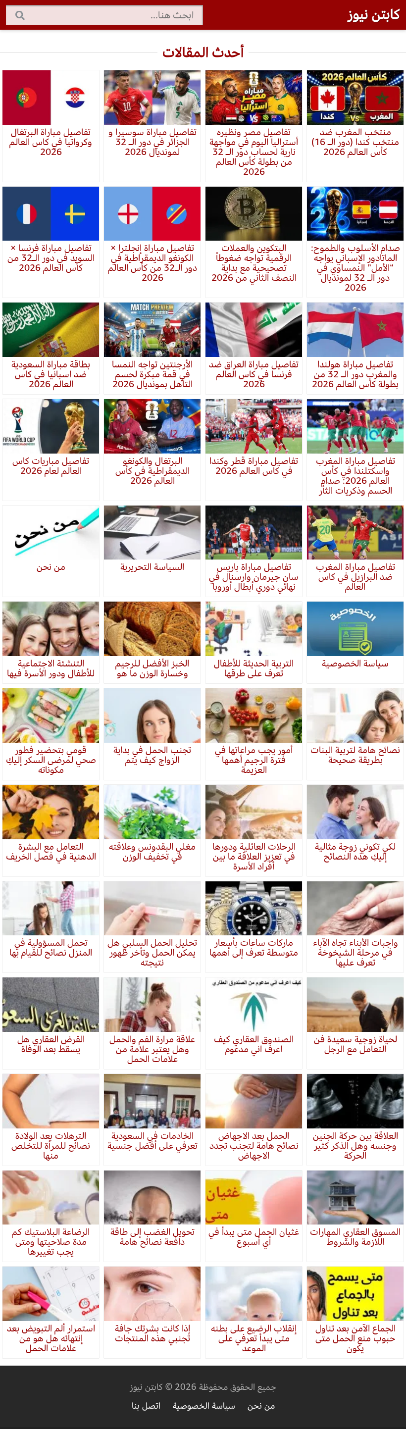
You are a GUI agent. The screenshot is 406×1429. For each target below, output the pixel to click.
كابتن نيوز (374, 14)
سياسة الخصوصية (204, 1406)
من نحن (261, 1406)
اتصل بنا (146, 1406)
